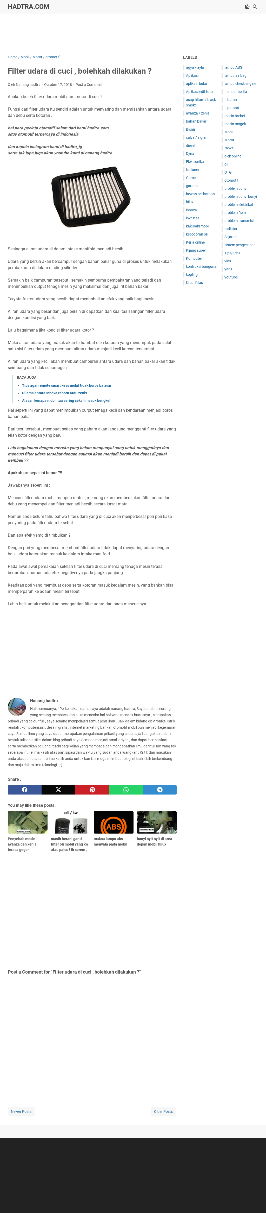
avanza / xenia (198, 113)
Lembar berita (235, 92)
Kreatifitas (194, 283)
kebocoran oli (197, 234)
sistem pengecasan (240, 245)
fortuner (192, 170)
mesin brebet (234, 116)
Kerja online (195, 242)
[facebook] (25, 790)
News (229, 148)
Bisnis (191, 129)
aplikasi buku (196, 83)
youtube (231, 277)
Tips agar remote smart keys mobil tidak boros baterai (66, 385)
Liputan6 (231, 108)
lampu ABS (233, 67)
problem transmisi (239, 221)
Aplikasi (192, 75)
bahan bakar (196, 121)
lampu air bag (235, 75)
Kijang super (196, 250)
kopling (192, 274)
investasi (193, 218)
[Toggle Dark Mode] (247, 7)
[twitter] (58, 790)
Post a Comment (89, 84)
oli (226, 164)
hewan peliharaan (200, 194)
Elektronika (195, 162)
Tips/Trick (232, 253)
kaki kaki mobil (197, 226)
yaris (228, 269)
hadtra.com (28, 6)
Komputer (194, 258)
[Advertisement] (133, 33)
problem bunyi (235, 188)
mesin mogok (235, 124)
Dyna (190, 153)
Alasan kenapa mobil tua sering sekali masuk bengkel (66, 400)
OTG (228, 172)
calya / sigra (196, 137)
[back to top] (255, 1201)
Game (191, 178)
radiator (230, 229)
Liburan (230, 100)
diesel (190, 145)
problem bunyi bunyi (240, 196)
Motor (229, 140)
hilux (190, 202)
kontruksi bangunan (202, 266)
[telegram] (160, 790)
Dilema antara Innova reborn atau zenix (54, 393)
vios (227, 261)
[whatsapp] (126, 790)
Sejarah (230, 237)
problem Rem (235, 213)
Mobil (228, 132)
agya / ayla (195, 67)
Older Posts (163, 1111)
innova (191, 210)
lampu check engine (240, 83)
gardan (192, 186)
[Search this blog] (255, 7)
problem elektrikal (238, 204)
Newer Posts (21, 1111)
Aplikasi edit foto (199, 92)
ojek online (232, 156)
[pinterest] (92, 790)
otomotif (231, 180)
